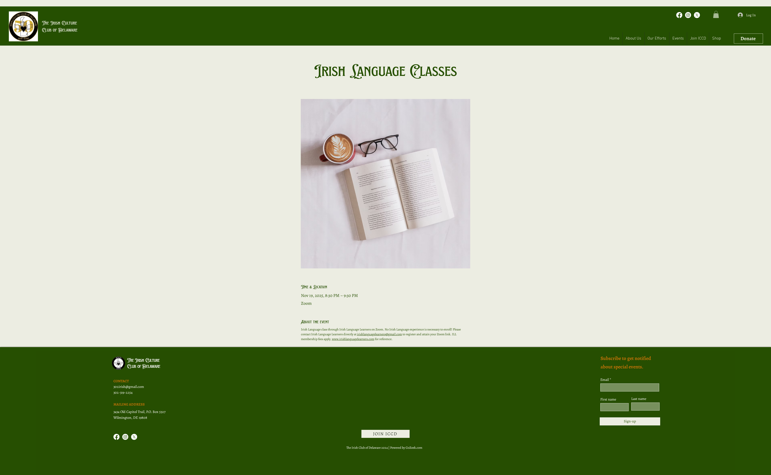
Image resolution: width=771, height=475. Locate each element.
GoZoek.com (414, 447)
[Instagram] (688, 15)
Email (605, 379)
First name (608, 399)
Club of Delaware (60, 30)
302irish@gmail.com (128, 386)
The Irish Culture (59, 23)
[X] (697, 15)
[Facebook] (679, 15)
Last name (638, 399)
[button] (716, 14)
